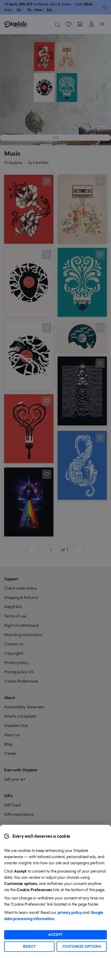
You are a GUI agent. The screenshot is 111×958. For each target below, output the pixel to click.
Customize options (81, 946)
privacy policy (70, 912)
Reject (29, 946)
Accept (55, 934)
